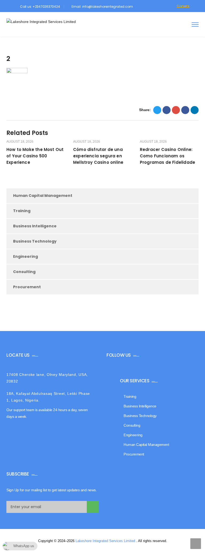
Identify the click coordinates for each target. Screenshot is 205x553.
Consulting (24, 271)
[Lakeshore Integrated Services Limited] (41, 21)
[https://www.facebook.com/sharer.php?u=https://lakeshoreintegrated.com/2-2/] (167, 110)
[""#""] (170, 7)
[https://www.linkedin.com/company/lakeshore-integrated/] (163, 7)
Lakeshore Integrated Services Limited (106, 541)
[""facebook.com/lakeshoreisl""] (148, 7)
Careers (183, 6)
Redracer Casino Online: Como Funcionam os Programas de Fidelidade (167, 156)
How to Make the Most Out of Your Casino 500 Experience (35, 156)
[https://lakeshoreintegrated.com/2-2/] (176, 110)
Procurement (27, 287)
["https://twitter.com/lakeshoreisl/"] (141, 7)
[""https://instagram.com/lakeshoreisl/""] (156, 7)
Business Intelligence (35, 226)
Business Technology (35, 241)
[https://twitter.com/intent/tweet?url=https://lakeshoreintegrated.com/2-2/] (157, 110)
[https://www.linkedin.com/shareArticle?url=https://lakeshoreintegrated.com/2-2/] (185, 110)
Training (21, 210)
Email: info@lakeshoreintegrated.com (102, 6)
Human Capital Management (42, 195)
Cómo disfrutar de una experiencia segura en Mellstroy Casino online (98, 156)
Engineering (25, 256)
